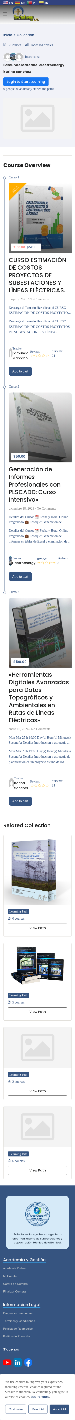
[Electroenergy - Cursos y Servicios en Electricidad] (25, 13)
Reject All (38, 1409)
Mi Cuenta (10, 1276)
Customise (16, 1409)
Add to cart (20, 371)
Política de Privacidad (17, 1336)
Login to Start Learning (26, 81)
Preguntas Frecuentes (17, 1313)
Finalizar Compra (14, 1291)
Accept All (59, 1409)
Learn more (40, 1397)
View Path (37, 927)
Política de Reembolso (18, 1328)
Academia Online (14, 1268)
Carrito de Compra (15, 1283)
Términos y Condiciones (19, 1321)
